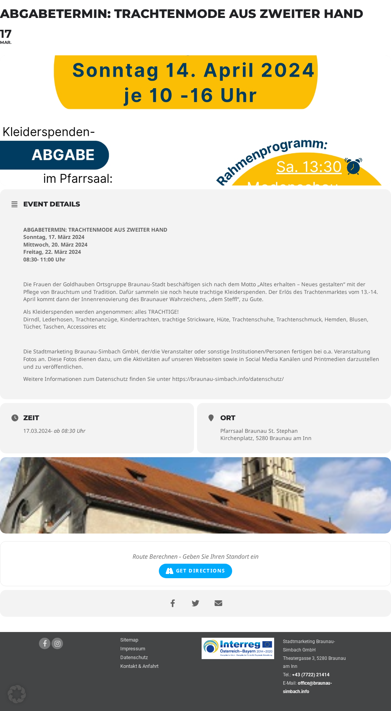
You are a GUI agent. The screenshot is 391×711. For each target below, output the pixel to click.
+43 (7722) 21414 (311, 674)
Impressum (132, 649)
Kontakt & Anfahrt (139, 666)
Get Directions (200, 570)
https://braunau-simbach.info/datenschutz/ (228, 378)
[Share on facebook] (172, 603)
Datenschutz (134, 657)
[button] (17, 694)
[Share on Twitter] (195, 603)
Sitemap (129, 640)
